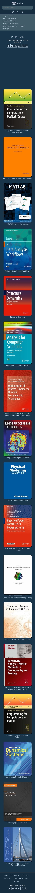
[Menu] (22, 12)
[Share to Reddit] (16, 47)
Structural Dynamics (17, 317)
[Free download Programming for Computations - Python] (17, 714)
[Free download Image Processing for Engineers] (17, 438)
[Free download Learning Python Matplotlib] (17, 801)
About (27, 878)
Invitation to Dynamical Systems (17, 777)
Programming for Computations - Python (17, 736)
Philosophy (6, 29)
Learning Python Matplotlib (17, 823)
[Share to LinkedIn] (19, 47)
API (22, 875)
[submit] (30, 8)
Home (6, 875)
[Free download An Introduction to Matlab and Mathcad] (17, 157)
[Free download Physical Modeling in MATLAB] (17, 480)
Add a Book (15, 875)
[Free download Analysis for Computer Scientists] (17, 343)
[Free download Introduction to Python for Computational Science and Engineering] (17, 574)
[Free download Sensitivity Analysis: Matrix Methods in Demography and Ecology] (17, 665)
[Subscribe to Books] (13, 12)
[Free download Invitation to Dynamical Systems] (17, 759)
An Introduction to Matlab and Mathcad (17, 178)
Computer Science (8, 16)
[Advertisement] (17, 69)
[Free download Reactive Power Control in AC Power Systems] (17, 526)
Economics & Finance (9, 21)
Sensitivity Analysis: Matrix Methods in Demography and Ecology (17, 688)
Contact (16, 881)
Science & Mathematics (10, 18)
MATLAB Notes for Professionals (17, 224)
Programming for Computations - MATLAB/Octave (17, 131)
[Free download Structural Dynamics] (17, 296)
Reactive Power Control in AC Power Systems (17, 549)
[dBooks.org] (17, 4)
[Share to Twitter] (12, 47)
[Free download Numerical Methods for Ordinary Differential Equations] (17, 844)
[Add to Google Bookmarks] (26, 47)
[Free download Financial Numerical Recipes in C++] (17, 620)
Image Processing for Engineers (17, 458)
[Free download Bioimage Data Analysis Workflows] (17, 249)
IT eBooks (7, 878)
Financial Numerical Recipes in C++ (17, 639)
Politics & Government (10, 26)
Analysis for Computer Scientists (17, 365)
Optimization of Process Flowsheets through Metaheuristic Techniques (17, 414)
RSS (27, 875)
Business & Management (10, 23)
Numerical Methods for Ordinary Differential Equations (17, 864)
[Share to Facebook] (8, 47)
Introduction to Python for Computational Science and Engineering (17, 597)
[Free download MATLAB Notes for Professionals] (17, 203)
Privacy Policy (18, 878)
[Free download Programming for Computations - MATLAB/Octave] (17, 109)
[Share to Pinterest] (23, 47)
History (23, 26)
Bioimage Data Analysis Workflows (17, 271)
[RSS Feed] (17, 12)
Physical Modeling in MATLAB (17, 500)
